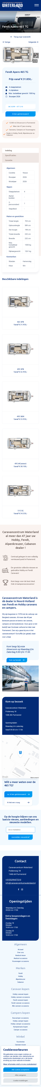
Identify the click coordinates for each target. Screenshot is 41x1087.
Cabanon (20, 982)
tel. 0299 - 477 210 (15, 106)
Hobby (20, 976)
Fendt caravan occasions (20, 1003)
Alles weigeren (20, 1075)
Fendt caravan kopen (20, 1000)
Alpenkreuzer (20, 979)
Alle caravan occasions (20, 1006)
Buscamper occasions (20, 1018)
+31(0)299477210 (13, 880)
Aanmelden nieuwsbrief (20, 837)
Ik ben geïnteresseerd (20, 114)
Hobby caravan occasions (20, 997)
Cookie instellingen (20, 1080)
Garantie (8, 160)
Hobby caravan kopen (20, 994)
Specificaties (10, 155)
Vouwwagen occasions (20, 961)
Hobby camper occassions (20, 1024)
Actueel (20, 950)
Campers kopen (20, 1012)
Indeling (8, 150)
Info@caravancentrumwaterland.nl (21, 883)
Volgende (32, 42)
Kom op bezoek (15, 660)
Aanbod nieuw (20, 955)
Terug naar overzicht (22, 37)
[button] (36, 55)
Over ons (20, 952)
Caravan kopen (20, 989)
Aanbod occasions (20, 958)
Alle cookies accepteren (20, 1070)
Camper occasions (20, 1030)
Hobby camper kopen (20, 1021)
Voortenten (21, 1042)
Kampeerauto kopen (20, 1027)
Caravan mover (20, 1045)
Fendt (21, 973)
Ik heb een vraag (13, 802)
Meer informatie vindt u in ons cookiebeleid (19, 1064)
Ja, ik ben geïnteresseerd (16, 794)
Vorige (7, 42)
